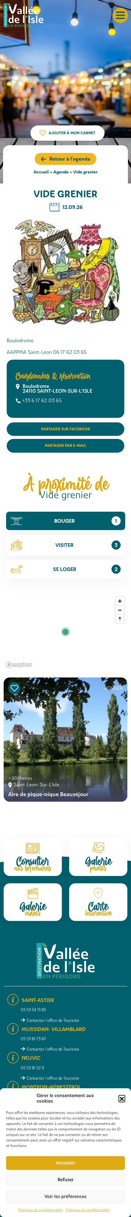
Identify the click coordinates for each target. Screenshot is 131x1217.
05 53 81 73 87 (33, 1039)
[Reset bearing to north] (119, 618)
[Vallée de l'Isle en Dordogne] (23, 15)
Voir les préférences (65, 1196)
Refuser (66, 1179)
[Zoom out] (119, 610)
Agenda (61, 171)
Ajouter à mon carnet (72, 133)
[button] (122, 1098)
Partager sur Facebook (65, 429)
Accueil (41, 171)
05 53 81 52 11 (32, 1068)
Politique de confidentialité (40, 1210)
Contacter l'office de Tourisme (53, 1020)
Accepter (65, 1163)
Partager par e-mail (65, 445)
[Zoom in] (119, 601)
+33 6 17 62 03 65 (42, 400)
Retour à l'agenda (69, 159)
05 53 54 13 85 (33, 1009)
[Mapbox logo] (18, 664)
